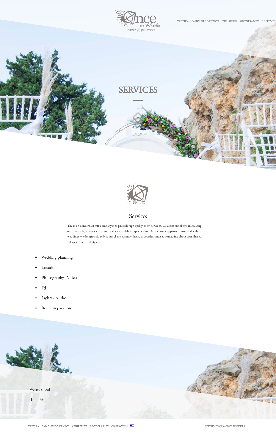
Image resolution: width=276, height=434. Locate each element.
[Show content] (138, 117)
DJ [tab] (43, 287)
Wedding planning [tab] (57, 257)
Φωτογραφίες (249, 21)
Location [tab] (49, 267)
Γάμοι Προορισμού (205, 21)
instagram (44, 400)
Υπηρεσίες (229, 21)
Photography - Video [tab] (59, 277)
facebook (34, 400)
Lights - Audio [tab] (53, 297)
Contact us (119, 426)
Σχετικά (183, 21)
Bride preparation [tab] (56, 308)
